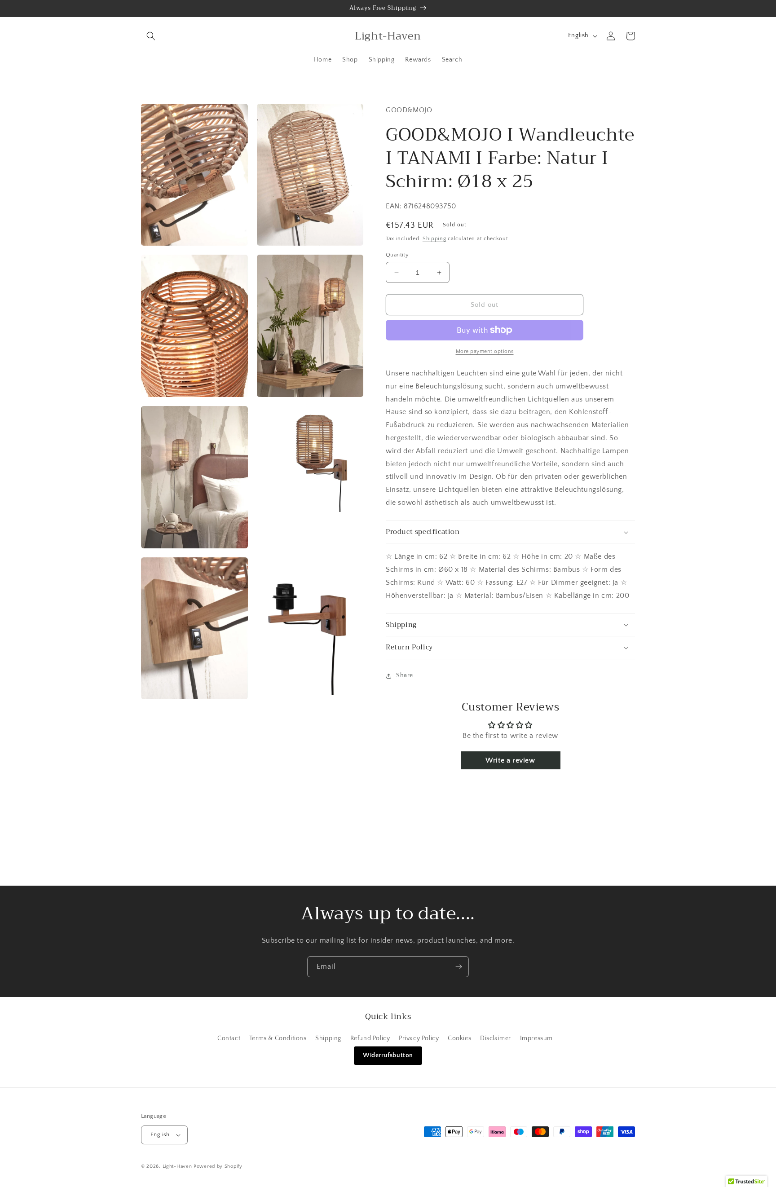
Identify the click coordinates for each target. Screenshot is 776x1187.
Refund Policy (370, 1038)
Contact (228, 1038)
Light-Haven (177, 1166)
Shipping (434, 239)
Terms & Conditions (278, 1038)
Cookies (459, 1038)
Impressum (536, 1038)
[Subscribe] (458, 966)
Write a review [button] (510, 760)
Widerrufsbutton (388, 1055)
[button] (151, 36)
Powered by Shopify (218, 1166)
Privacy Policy (419, 1038)
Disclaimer (495, 1038)
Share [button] (404, 675)
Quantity (397, 255)
